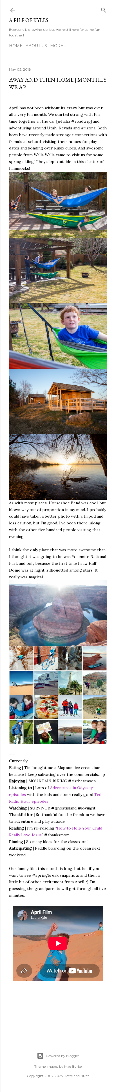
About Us (36, 45)
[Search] (103, 9)
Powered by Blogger (62, 1056)
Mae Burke (73, 1066)
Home (16, 45)
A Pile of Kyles (28, 20)
